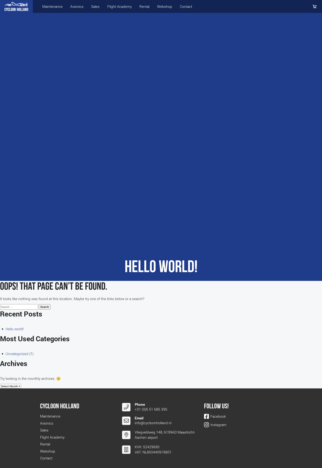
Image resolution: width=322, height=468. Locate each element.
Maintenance (52, 6)
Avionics (76, 6)
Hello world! (15, 329)
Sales (95, 6)
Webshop (164, 6)
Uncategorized (17, 353)
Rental (144, 6)
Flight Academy (119, 6)
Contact (186, 6)
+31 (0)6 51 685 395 (151, 409)
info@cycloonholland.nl (153, 422)
